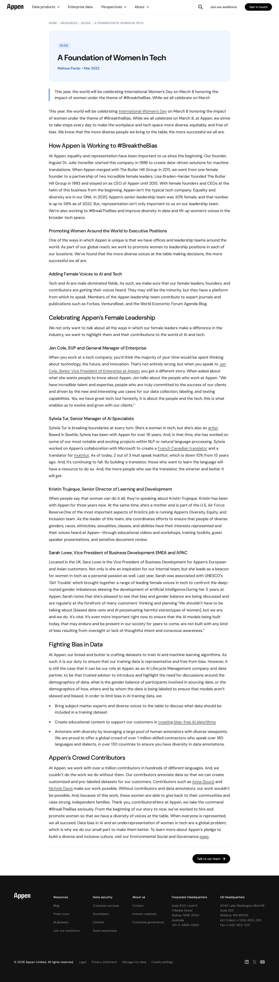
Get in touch (258, 7)
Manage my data (134, 962)
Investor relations (144, 914)
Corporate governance (148, 922)
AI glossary (61, 922)
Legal (82, 962)
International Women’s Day (143, 111)
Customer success (106, 906)
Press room (61, 914)
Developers (101, 914)
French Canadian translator (182, 448)
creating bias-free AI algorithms (187, 722)
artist (213, 427)
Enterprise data (80, 7)
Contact (138, 906)
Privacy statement (104, 962)
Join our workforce (223, 7)
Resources (60, 897)
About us (138, 897)
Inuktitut (81, 455)
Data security (102, 897)
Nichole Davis (61, 788)
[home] (15, 7)
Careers (98, 922)
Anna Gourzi (203, 781)
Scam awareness (105, 931)
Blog (56, 906)
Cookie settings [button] (162, 962)
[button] (46, 7)
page (204, 836)
